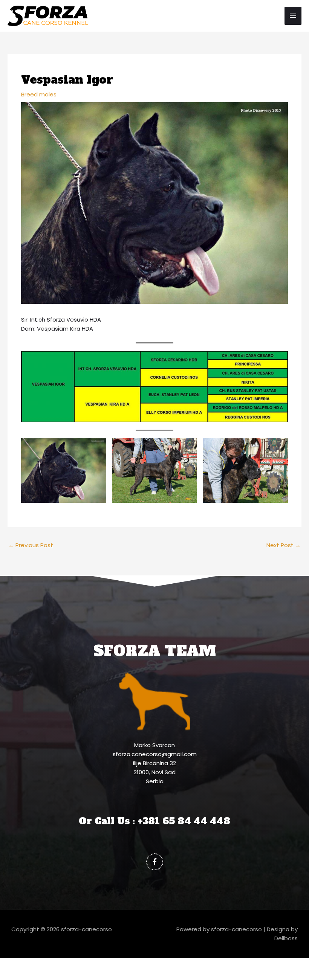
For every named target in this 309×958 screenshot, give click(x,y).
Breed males (39, 94)
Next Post (283, 545)
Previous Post (30, 545)
